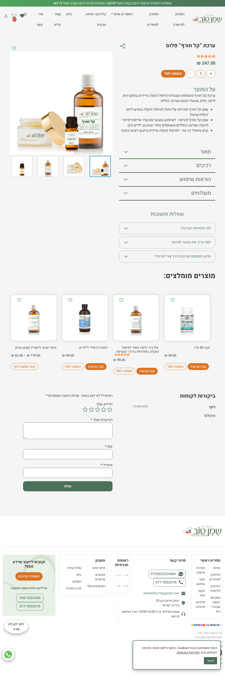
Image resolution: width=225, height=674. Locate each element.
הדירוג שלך (104, 404)
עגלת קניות (74, 568)
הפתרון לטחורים (153, 19)
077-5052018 (166, 582)
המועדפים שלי (96, 586)
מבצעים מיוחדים (100, 577)
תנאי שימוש (200, 581)
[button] (13, 19)
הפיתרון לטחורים (215, 577)
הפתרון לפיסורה (179, 19)
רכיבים (203, 165)
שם (108, 446)
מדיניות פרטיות (200, 604)
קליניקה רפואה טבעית (95, 19)
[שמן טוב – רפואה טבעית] (207, 19)
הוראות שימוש (195, 179)
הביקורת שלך (101, 420)
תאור (205, 152)
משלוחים (201, 193)
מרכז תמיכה (73, 588)
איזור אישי (98, 568)
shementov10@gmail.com (161, 593)
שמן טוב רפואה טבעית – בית (215, 604)
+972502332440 (163, 574)
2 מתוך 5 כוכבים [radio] (103, 409)
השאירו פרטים (29, 576)
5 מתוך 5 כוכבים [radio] (85, 409)
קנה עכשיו (198, 366)
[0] (22, 16)
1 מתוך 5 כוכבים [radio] (109, 409)
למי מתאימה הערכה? (196, 228)
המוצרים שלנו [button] (123, 14)
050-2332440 (30, 598)
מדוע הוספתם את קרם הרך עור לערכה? (182, 256)
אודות (216, 568)
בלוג (69, 14)
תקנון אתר (201, 593)
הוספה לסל (173, 73)
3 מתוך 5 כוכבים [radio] (97, 409)
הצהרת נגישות (200, 570)
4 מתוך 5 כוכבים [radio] (91, 409)
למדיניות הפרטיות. (188, 652)
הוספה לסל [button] (175, 366)
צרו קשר (40, 19)
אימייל (106, 465)
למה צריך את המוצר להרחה (191, 242)
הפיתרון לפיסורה (215, 588)
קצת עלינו (57, 19)
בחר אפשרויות (24, 366)
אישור (210, 661)
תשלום (77, 581)
